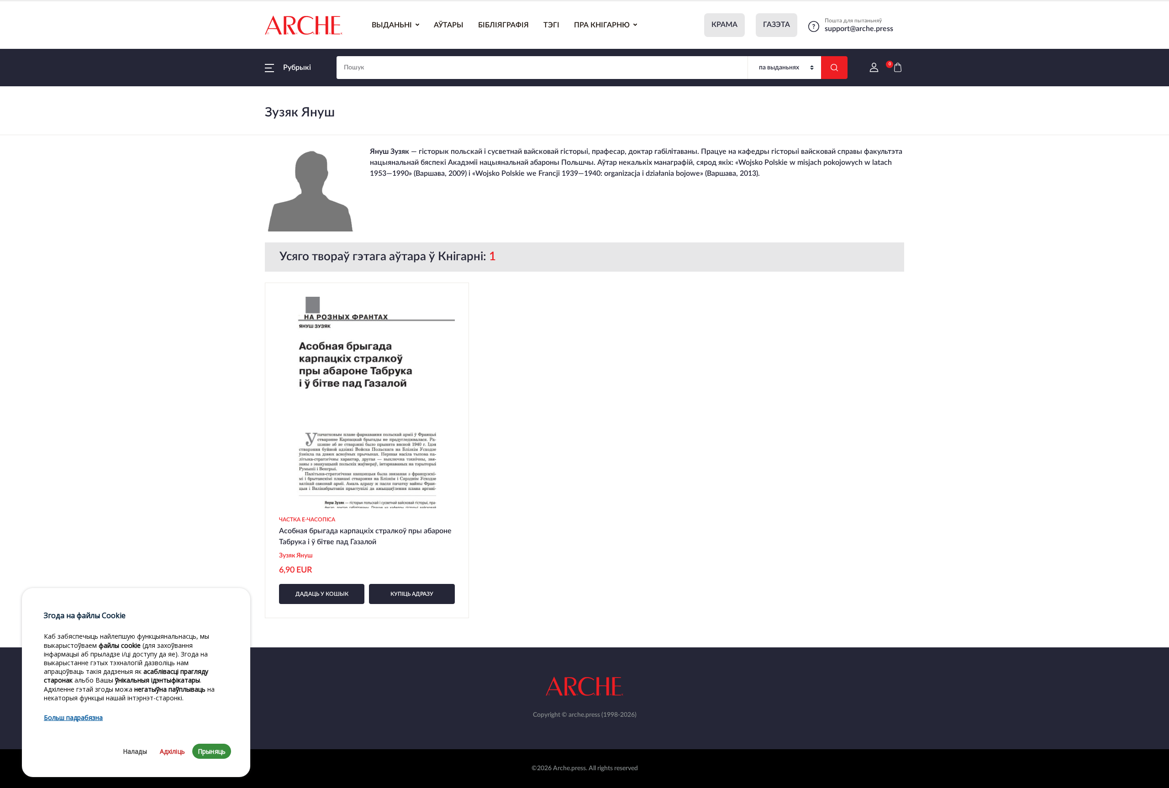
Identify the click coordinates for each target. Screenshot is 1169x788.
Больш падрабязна (73, 717)
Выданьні (392, 25)
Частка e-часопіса (307, 519)
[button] (288, 67)
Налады (135, 751)
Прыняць (212, 751)
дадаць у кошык (321, 594)
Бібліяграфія (503, 25)
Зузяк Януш (296, 555)
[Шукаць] (834, 67)
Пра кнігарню (602, 25)
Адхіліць (172, 751)
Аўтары (448, 25)
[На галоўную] (303, 25)
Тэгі (551, 25)
